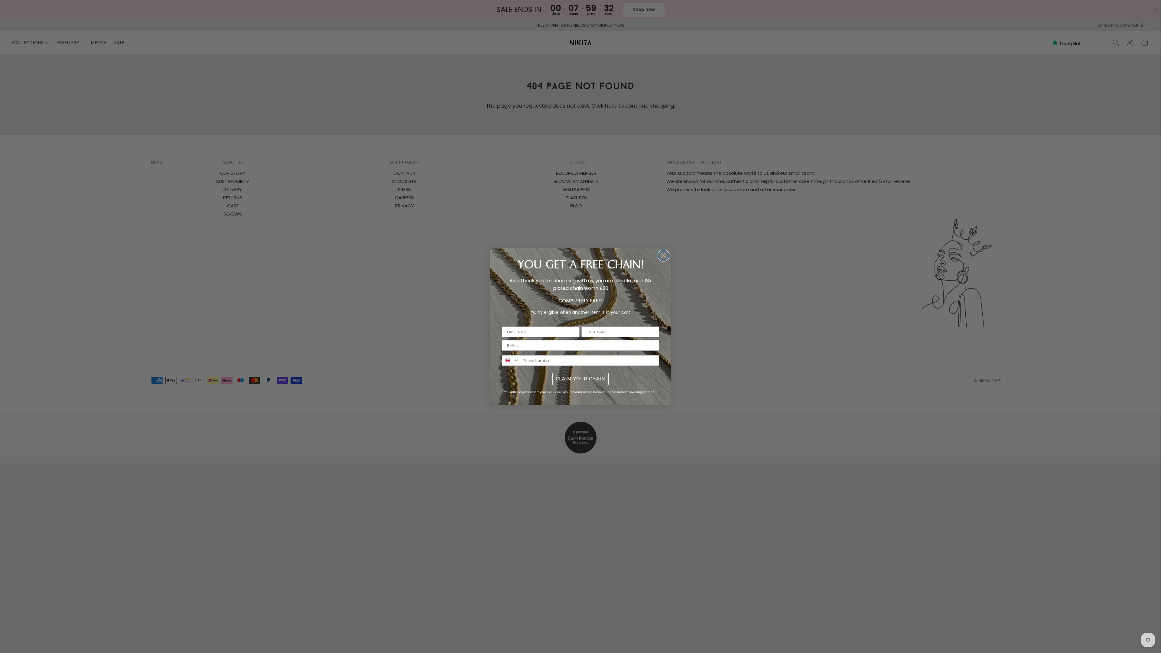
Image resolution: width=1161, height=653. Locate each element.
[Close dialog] (663, 255)
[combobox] (510, 360)
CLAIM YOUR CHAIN (580, 379)
